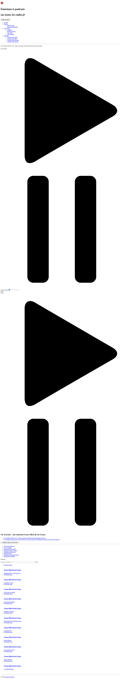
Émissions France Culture (10, 550)
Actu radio (10, 33)
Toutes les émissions (9, 546)
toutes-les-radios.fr (9, 677)
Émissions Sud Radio (9, 556)
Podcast (6, 24)
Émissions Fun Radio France (11, 555)
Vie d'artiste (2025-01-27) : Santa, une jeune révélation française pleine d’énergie (24, 538)
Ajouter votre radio (12, 38)
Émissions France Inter (10, 552)
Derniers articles (11, 31)
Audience (9, 30)
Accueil (6, 22)
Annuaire (6, 36)
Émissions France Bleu (10, 549)
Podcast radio (10, 25)
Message (3, 559)
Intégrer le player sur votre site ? (10, 542)
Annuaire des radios (12, 37)
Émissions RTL (8, 553)
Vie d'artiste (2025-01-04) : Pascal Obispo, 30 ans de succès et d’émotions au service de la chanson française (32, 539)
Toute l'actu (7, 28)
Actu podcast (10, 34)
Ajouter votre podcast (12, 41)
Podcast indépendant (12, 27)
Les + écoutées (8, 547)
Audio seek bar (4, 290)
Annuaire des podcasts (13, 40)
